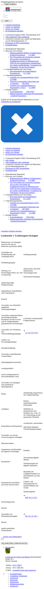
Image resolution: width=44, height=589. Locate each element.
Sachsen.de (14, 586)
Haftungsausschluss (17, 584)
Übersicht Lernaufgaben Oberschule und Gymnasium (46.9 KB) (24, 82)
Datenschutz (14, 582)
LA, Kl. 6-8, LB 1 (31, 333)
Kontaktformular (11, 45)
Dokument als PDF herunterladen (17, 43)
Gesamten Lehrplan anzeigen (11, 231)
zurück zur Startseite (12, 27)
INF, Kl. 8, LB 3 (31, 498)
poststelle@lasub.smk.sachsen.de (24, 570)
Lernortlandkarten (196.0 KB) (22, 92)
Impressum (14, 580)
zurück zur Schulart (12, 29)
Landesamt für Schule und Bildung (17, 557)
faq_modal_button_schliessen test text (14, 543)
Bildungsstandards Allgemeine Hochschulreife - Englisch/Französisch (26, 95)
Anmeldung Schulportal (18, 576)
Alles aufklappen (11, 37)
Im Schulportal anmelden (14, 31)
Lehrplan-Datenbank (12, 25)
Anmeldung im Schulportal (10, 102)
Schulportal (14, 578)
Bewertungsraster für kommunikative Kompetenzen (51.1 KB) (23, 72)
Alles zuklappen (23, 37)
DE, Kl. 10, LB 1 (31, 516)
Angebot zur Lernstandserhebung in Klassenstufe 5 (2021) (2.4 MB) (23, 87)
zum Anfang (9, 160)
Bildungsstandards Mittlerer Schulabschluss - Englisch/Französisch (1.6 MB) (26, 54)
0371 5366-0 (17, 565)
